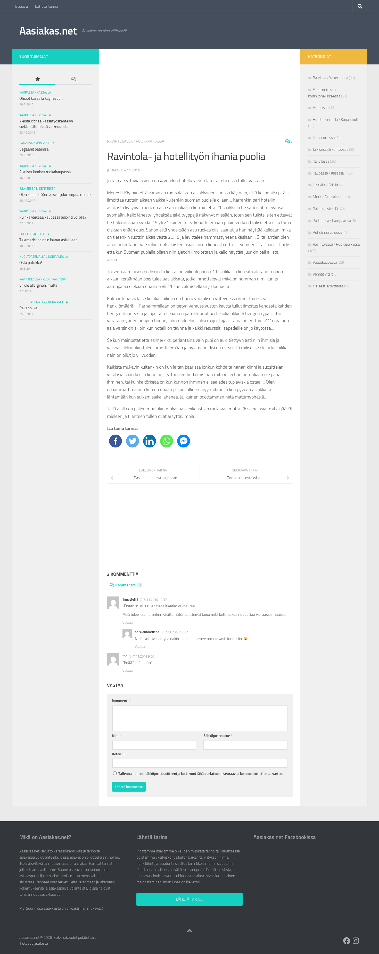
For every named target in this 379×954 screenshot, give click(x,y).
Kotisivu (118, 754)
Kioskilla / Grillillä (326, 185)
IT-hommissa (324, 137)
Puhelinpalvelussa (34, 234)
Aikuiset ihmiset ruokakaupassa (45, 172)
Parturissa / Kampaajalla (332, 220)
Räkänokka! (28, 308)
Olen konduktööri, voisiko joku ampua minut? (55, 194)
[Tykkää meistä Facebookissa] (346, 940)
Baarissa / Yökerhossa (36, 143)
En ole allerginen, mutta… (39, 285)
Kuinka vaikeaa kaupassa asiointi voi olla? (52, 217)
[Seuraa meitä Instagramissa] (356, 940)
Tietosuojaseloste (33, 943)
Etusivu (21, 6)
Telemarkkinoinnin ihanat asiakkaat (48, 240)
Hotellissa (320, 107)
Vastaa (127, 623)
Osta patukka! (30, 262)
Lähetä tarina (46, 6)
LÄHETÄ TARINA (189, 899)
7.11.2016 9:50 (143, 656)
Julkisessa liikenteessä (37, 188)
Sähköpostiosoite (217, 736)
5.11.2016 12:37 (155, 600)
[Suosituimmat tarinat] (37, 79)
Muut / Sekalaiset (327, 197)
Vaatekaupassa (325, 262)
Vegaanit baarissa (34, 149)
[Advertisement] (200, 90)
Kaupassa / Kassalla (35, 92)
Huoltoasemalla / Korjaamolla (43, 257)
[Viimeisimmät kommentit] (73, 79)
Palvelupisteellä (325, 208)
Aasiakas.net (48, 30)
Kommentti (122, 701)
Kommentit (128, 585)
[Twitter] (133, 441)
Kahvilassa (321, 161)
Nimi (117, 736)
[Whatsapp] (167, 441)
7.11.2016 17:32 (176, 632)
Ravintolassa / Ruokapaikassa (135, 141)
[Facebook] (115, 441)
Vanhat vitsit (323, 274)
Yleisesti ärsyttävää (328, 286)
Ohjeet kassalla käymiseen (41, 98)
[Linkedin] (150, 441)
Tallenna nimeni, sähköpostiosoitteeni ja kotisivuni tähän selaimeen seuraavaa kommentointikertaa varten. (200, 774)
